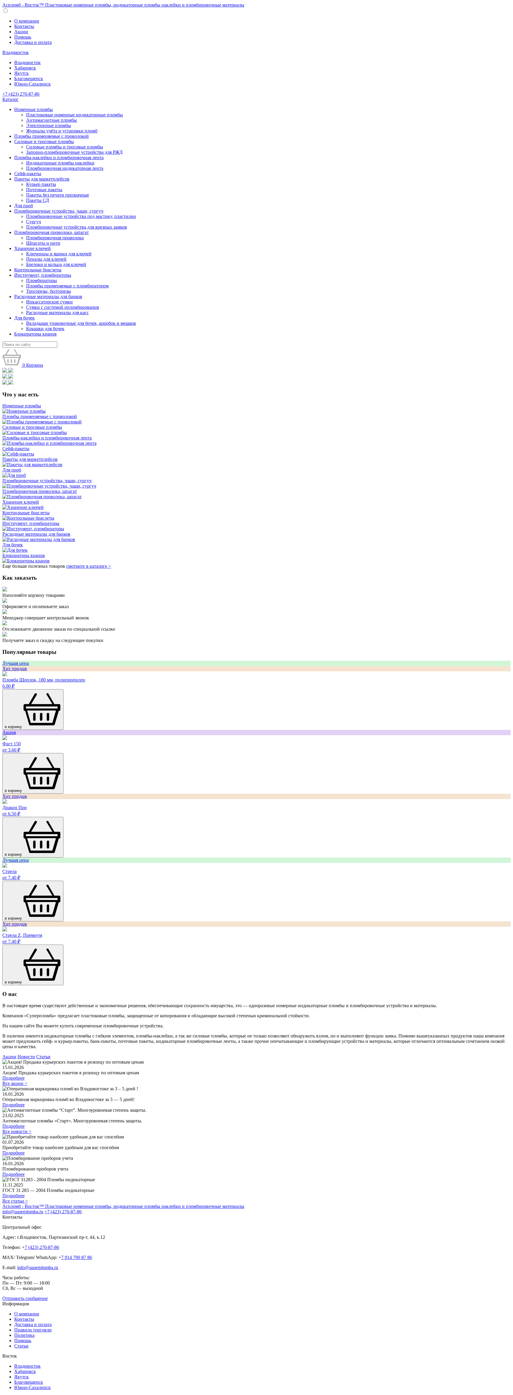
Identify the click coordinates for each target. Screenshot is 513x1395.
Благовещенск (28, 78)
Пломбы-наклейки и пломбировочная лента (59, 157)
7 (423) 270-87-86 (42, 1247)
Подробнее (13, 1078)
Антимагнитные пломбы (51, 120)
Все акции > (14, 1083)
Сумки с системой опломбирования (62, 307)
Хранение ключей (32, 248)
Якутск (21, 73)
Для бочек (24, 317)
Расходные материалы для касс (57, 312)
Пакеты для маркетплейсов (41, 178)
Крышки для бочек (45, 328)
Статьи (43, 1056)
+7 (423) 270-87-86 (20, 94)
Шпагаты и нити (43, 243)
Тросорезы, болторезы (48, 291)
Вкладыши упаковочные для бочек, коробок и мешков (81, 323)
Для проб (23, 205)
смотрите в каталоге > (88, 566)
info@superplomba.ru (22, 1211)
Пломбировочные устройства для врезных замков (76, 227)
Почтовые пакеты (44, 189)
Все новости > (16, 1131)
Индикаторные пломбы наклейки (60, 162)
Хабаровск (25, 67)
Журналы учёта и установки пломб (61, 130)
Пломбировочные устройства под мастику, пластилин (81, 216)
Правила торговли (33, 1329)
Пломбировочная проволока (55, 237)
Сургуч (33, 221)
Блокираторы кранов (35, 333)
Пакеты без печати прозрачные (57, 194)
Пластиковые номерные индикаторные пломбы (74, 114)
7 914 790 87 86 (76, 1257)
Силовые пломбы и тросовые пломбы (64, 146)
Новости (26, 1056)
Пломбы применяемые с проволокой (51, 136)
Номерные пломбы (33, 109)
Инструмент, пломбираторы (42, 275)
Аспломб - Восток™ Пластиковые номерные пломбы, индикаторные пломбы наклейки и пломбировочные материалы (123, 4)
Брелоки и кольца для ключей (56, 264)
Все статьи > (15, 1200)
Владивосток (15, 52)
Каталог (10, 99)
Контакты (24, 26)
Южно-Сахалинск (32, 83)
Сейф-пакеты (27, 173)
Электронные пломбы (48, 125)
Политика (24, 1335)
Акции (21, 31)
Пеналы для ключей (46, 259)
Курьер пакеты (41, 184)
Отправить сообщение (25, 1298)
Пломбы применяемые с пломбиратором (67, 285)
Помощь (22, 36)
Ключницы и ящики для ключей (58, 253)
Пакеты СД (37, 200)
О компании (26, 20)
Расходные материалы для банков (48, 296)
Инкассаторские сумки (49, 301)
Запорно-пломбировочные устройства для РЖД (74, 152)
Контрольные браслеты (37, 269)
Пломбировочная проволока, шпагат (51, 232)
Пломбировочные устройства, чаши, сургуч (58, 210)
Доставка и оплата (33, 42)
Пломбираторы (41, 280)
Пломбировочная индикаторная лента (64, 168)
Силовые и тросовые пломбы (44, 141)
